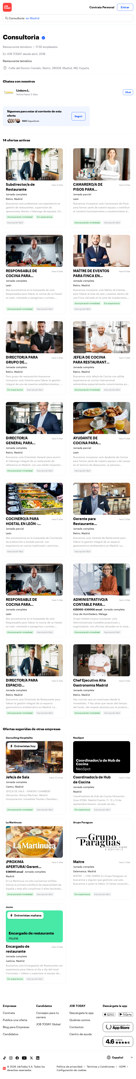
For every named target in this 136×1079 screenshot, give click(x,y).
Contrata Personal (101, 7)
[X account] (31, 1058)
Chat (128, 92)
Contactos (76, 1027)
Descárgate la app (81, 1013)
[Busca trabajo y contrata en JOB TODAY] (7, 7)
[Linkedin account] (37, 1058)
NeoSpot (78, 737)
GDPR (122, 1066)
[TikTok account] (4, 1058)
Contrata (9, 1013)
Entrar (125, 7)
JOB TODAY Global (48, 1024)
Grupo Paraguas (83, 822)
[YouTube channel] (24, 1058)
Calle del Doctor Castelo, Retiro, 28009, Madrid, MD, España (48, 68)
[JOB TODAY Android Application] (125, 1014)
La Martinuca (14, 822)
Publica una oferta (15, 1020)
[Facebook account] (17, 1058)
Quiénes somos (79, 1020)
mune (9, 906)
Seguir (79, 116)
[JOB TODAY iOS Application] (109, 1014)
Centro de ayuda (80, 1034)
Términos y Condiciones (101, 1066)
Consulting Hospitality (19, 737)
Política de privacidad (69, 1066)
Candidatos (10, 1034)
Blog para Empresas (16, 1027)
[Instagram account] (10, 1058)
